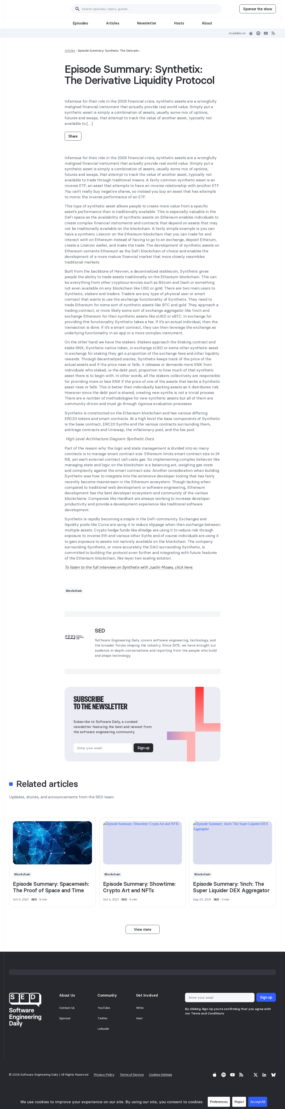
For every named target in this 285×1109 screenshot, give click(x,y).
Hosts (179, 23)
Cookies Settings (160, 1075)
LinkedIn (103, 1029)
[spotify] (258, 33)
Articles (112, 23)
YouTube (104, 1008)
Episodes (80, 23)
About (207, 23)
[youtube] (265, 33)
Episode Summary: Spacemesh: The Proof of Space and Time (51, 887)
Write (140, 1008)
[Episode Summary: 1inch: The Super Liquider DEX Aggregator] (232, 842)
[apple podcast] (250, 33)
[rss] (273, 33)
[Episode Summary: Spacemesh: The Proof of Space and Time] (52, 842)
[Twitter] (255, 1074)
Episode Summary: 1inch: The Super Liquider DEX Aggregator (231, 887)
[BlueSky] (273, 1074)
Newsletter (146, 23)
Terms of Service (132, 1075)
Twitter (102, 1018)
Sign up (143, 748)
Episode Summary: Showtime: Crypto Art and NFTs (139, 887)
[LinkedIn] (264, 1074)
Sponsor (65, 1018)
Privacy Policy (104, 1075)
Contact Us (67, 1008)
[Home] (31, 9)
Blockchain (74, 591)
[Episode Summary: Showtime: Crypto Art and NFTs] (142, 842)
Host (139, 1018)
